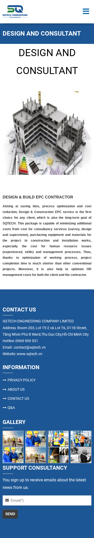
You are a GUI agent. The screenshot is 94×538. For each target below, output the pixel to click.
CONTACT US (18, 398)
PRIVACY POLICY (22, 380)
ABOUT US (16, 389)
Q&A (11, 408)
